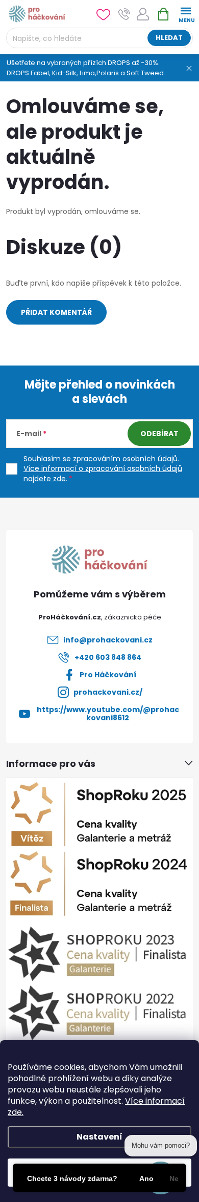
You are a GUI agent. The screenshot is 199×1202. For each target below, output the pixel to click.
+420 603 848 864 (107, 657)
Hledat (169, 37)
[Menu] (185, 13)
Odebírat (159, 433)
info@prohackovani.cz (108, 640)
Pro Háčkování (108, 675)
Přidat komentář (56, 312)
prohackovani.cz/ (107, 692)
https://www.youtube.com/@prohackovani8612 (108, 713)
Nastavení (99, 1137)
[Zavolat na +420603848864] (124, 14)
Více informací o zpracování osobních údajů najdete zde (102, 473)
